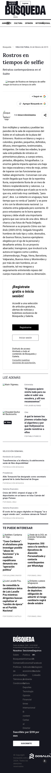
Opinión (29, 23)
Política (26, 655)
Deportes (27, 687)
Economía (27, 663)
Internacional (42, 23)
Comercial (18, 663)
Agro (25, 675)
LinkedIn (36, 675)
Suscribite (26, 743)
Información (28, 659)
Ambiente (6, 23)
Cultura (18, 23)
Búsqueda (7, 47)
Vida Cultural (23, 47)
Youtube (36, 671)
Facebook (37, 663)
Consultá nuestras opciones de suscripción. (24, 361)
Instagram (37, 667)
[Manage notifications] (44, 761)
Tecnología (28, 691)
